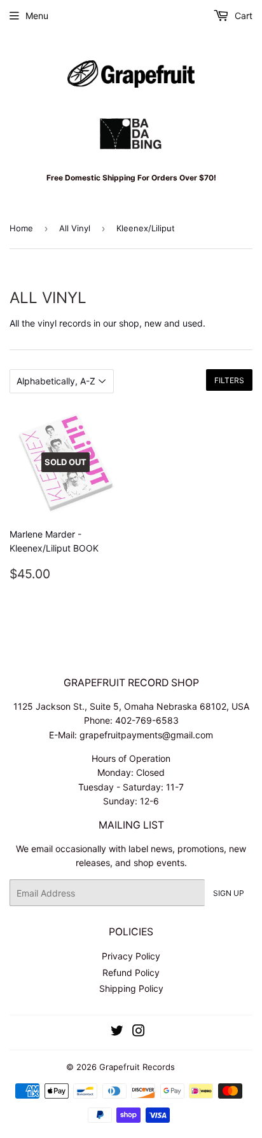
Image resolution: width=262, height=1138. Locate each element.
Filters (229, 380)
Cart (242, 15)
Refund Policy (131, 972)
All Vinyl (74, 228)
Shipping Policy (131, 988)
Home (21, 228)
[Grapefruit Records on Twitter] (117, 1032)
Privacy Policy (131, 956)
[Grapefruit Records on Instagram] (138, 1032)
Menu (36, 15)
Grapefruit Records (137, 1067)
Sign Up (228, 893)
